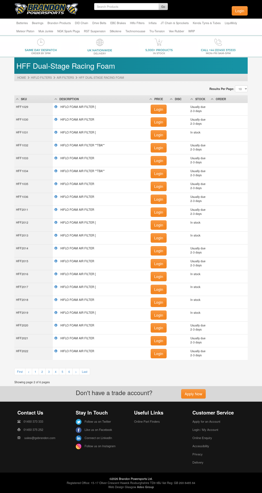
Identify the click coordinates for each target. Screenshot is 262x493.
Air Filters (65, 77)
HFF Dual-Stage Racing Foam (101, 77)
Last (84, 372)
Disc (178, 99)
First (20, 372)
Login (239, 10)
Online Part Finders (147, 421)
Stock (200, 99)
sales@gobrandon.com (39, 438)
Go (163, 6)
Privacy (197, 454)
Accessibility (200, 446)
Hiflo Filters (41, 77)
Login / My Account (205, 429)
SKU (24, 99)
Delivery (197, 462)
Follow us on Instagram (100, 446)
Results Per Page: (221, 89)
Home (21, 77)
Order (221, 99)
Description (69, 99)
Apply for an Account (206, 421)
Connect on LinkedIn (98, 438)
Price (158, 99)
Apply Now (193, 393)
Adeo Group (145, 487)
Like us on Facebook (98, 429)
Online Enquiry (202, 438)
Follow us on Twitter (98, 421)
